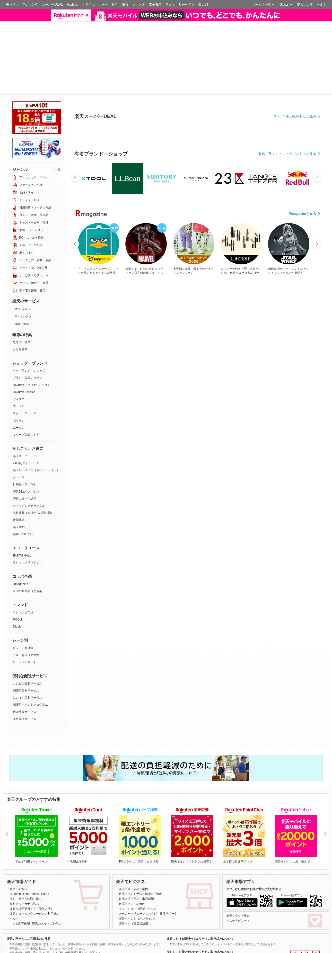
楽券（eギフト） (24, 494)
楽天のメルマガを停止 (46, 884)
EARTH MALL (22, 516)
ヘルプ (321, 4)
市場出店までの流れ (132, 864)
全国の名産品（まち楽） (29, 551)
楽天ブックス (17, 949)
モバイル (12, 4)
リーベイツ (186, 4)
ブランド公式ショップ (27, 338)
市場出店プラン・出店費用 (136, 859)
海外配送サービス (24, 679)
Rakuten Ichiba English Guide (29, 854)
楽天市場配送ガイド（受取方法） (31, 869)
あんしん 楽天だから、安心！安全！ (305, 916)
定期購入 (19, 480)
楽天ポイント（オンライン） (138, 879)
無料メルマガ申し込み (24, 864)
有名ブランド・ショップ (29, 331)
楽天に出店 (305, 4)
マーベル (19, 367)
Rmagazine (20, 544)
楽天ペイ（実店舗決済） (135, 884)
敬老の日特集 (21, 303)
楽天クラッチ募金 (238, 876)
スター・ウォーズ (24, 374)
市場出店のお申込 (130, 854)
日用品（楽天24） (25, 445)
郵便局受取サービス (26, 651)
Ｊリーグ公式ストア (26, 395)
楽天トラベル (124, 949)
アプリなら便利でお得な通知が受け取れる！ (255, 849)
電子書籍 (155, 4)
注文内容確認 (21, 884)
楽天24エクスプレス (26, 452)
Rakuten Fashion (24, 352)
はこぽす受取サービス (27, 658)
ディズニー (20, 359)
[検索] (233, 18)
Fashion (72, 4)
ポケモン (19, 381)
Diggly (17, 587)
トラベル (88, 4)
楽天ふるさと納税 (24, 459)
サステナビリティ (238, 881)
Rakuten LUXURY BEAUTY (31, 345)
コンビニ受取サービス (27, 644)
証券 (115, 4)
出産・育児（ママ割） (27, 615)
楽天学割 (19, 487)
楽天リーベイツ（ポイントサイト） (36, 430)
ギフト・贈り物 (23, 608)
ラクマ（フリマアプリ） (29, 523)
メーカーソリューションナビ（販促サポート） (149, 874)
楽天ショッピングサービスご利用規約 (34, 874)
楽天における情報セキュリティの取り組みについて (200, 899)
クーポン (19, 438)
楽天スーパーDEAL (25, 416)
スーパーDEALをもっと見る (294, 126)
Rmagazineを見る (302, 223)
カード (103, 4)
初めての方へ (18, 849)
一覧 (57, 130)
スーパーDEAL (52, 4)
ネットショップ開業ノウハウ (138, 869)
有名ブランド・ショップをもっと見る (287, 163)
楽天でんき (229, 949)
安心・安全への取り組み (26, 859)
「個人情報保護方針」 (70, 913)
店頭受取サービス (24, 672)
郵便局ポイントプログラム (30, 665)
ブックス (138, 4)
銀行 (125, 4)
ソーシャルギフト (24, 622)
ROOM (17, 580)
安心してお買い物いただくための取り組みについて (200, 912)
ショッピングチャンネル (29, 466)
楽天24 (203, 4)
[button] (264, 18)
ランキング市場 (23, 573)
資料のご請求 (153, 854)
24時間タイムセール (26, 423)
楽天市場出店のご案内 (133, 849)
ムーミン (19, 388)
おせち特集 (20, 310)
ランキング (30, 4)
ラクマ (170, 4)
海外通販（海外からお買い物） (33, 473)
